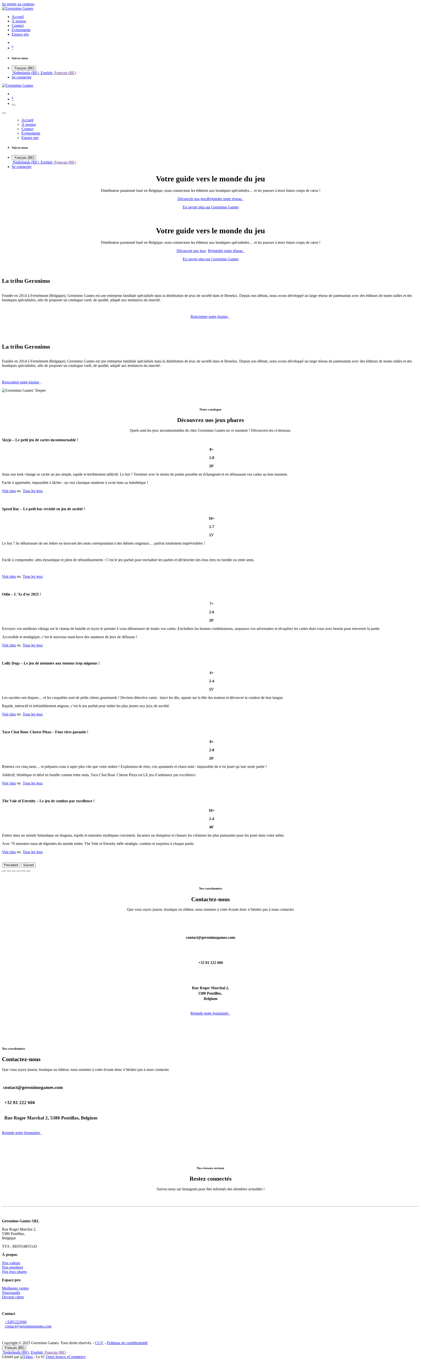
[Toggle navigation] (14, 105)
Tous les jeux (33, 491)
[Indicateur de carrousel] (4, 871)
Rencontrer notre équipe (210, 316)
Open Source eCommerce (66, 1357)
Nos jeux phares (14, 1272)
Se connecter (21, 77)
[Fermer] (4, 113)
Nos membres (12, 1267)
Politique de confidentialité (127, 1343)
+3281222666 (16, 1322)
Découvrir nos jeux (192, 199)
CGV (99, 1343)
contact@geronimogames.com (28, 1326)
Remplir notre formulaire (210, 1013)
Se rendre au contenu (18, 4)
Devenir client (13, 1297)
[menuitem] (18, 17)
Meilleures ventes (15, 1288)
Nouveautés (11, 1293)
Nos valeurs (11, 1263)
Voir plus (9, 491)
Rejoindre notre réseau (225, 199)
